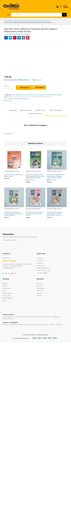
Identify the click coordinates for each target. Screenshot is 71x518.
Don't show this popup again (21, 269)
